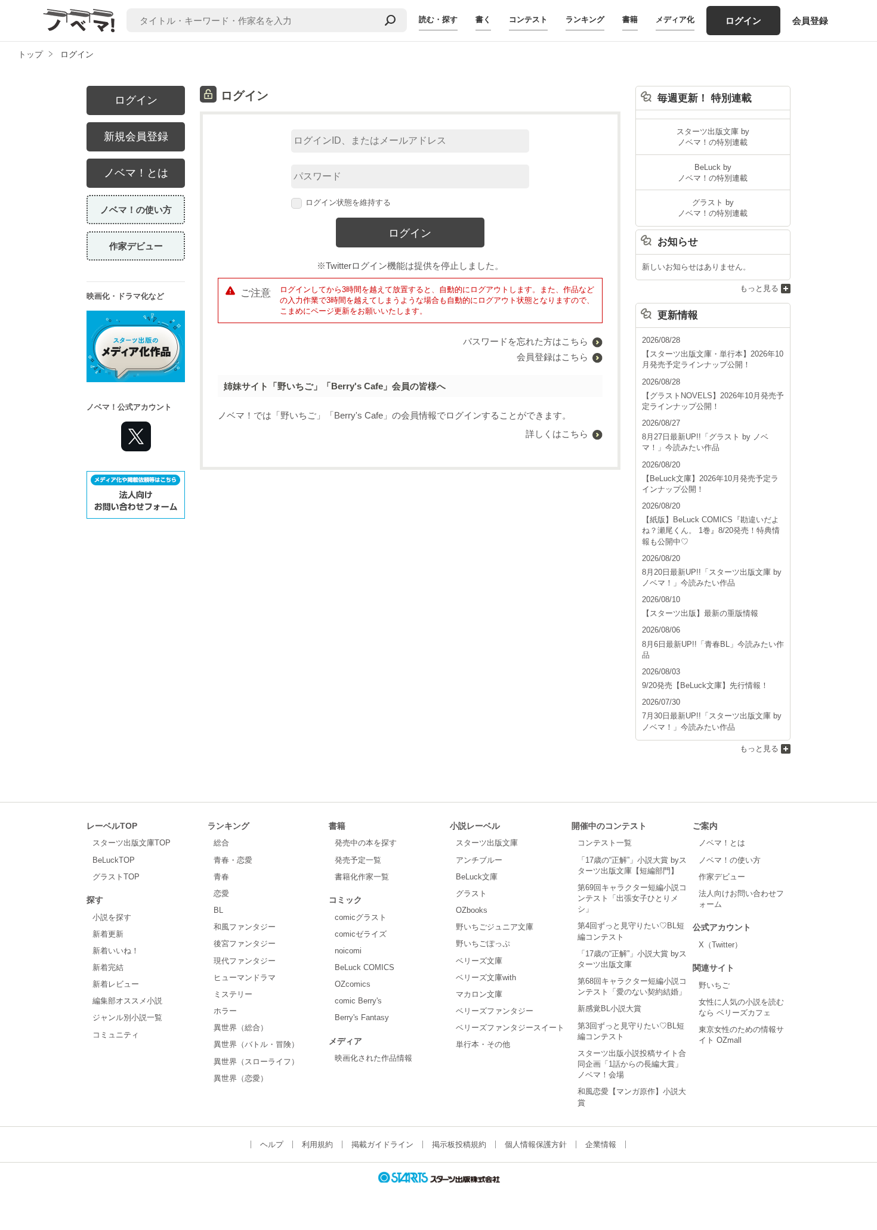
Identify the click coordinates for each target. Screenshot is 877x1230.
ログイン (743, 21)
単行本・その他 (483, 1044)
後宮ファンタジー (245, 943)
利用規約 (317, 1144)
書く (483, 19)
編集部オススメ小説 (127, 1000)
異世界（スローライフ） (256, 1061)
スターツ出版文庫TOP (131, 842)
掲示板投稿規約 (459, 1144)
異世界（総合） (241, 1027)
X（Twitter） (720, 944)
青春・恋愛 (233, 860)
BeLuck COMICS (364, 967)
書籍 (630, 19)
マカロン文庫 (479, 994)
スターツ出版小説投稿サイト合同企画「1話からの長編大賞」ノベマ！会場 (632, 1064)
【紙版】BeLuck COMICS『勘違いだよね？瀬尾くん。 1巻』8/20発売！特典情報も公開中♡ (711, 530)
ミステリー (233, 994)
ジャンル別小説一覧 (127, 1017)
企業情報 (600, 1144)
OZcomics (352, 984)
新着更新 (107, 934)
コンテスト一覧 (605, 842)
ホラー (225, 1010)
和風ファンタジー (245, 926)
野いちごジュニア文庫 (494, 926)
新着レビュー (115, 984)
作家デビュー (136, 246)
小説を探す (111, 917)
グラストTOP (116, 876)
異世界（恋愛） (241, 1078)
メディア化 (675, 19)
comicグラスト (361, 917)
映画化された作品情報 (373, 1058)
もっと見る (759, 288)
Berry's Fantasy (362, 1017)
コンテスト (528, 19)
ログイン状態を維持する (348, 202)
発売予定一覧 (358, 860)
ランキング (585, 19)
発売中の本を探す (366, 842)
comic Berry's (358, 1000)
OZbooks (471, 910)
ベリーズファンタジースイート (510, 1027)
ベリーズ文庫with (486, 977)
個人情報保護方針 (536, 1144)
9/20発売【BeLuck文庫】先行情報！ (705, 685)
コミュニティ (115, 1034)
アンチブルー (479, 860)
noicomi (348, 950)
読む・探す (438, 19)
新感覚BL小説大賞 (609, 1008)
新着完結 (107, 967)
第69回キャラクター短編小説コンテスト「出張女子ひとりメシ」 (632, 898)
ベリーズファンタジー (494, 1010)
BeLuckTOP (113, 860)
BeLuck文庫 (477, 876)
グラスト (471, 893)
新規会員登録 (136, 136)
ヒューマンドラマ (245, 977)
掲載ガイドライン (382, 1144)
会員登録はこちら (552, 357)
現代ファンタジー (245, 960)
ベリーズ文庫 (479, 960)
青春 (221, 876)
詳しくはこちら (557, 434)
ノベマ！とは (136, 173)
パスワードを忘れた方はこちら (525, 341)
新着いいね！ (115, 950)
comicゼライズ (361, 934)
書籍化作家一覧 (362, 876)
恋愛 (221, 893)
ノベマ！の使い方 (136, 210)
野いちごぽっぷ (483, 943)
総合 (221, 842)
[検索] (390, 20)
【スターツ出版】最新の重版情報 (700, 613)
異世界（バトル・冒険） (256, 1044)
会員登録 (810, 21)
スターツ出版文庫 (487, 842)
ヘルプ (271, 1144)
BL (218, 910)
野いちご (714, 985)
